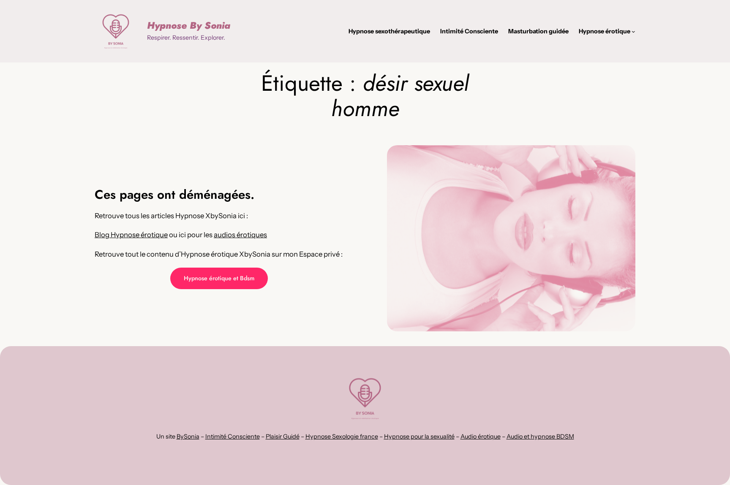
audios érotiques (240, 234)
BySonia (188, 436)
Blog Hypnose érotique (131, 234)
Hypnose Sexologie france (341, 436)
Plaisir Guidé (283, 436)
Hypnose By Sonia (188, 25)
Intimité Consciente (232, 436)
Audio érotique (480, 436)
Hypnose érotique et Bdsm (219, 278)
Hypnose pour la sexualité (419, 436)
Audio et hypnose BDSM (540, 436)
